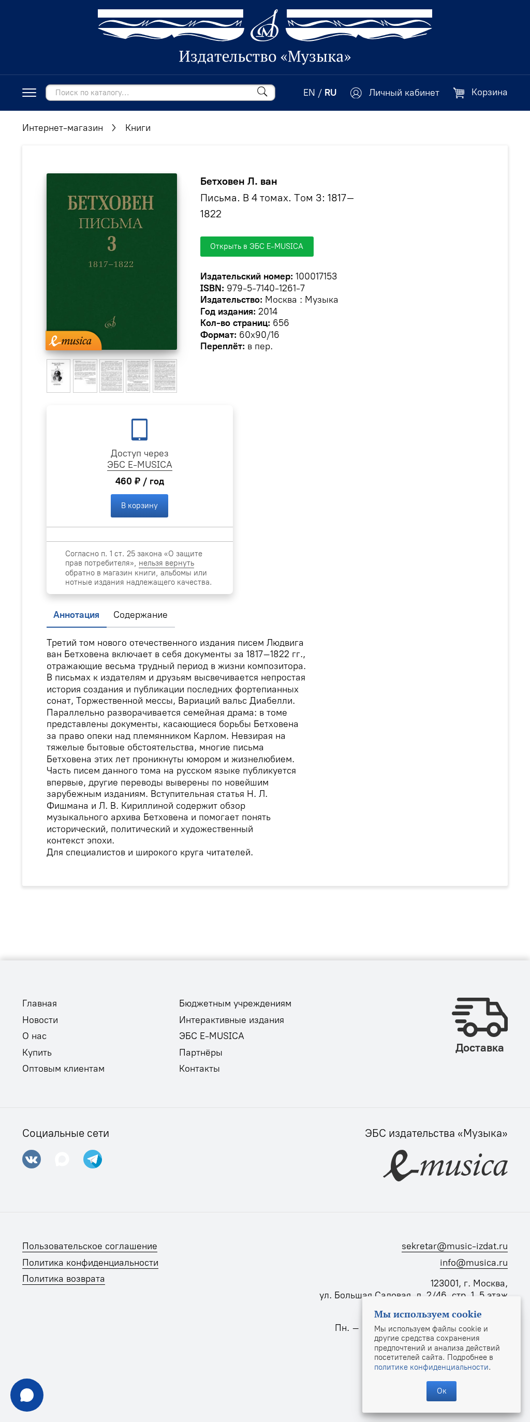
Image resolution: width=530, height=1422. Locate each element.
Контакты (199, 1068)
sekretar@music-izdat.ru (455, 1246)
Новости (40, 1020)
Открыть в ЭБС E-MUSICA (256, 246)
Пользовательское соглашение (89, 1246)
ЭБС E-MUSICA (139, 464)
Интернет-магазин (62, 128)
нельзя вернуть (166, 563)
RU (330, 92)
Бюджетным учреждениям (235, 1003)
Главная (39, 1003)
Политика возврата (63, 1278)
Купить (37, 1052)
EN (309, 92)
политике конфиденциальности (431, 1367)
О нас (34, 1036)
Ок (442, 1391)
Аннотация (76, 614)
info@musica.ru (474, 1262)
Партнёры (201, 1052)
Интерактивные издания (231, 1020)
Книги (138, 128)
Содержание (140, 614)
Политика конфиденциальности (90, 1262)
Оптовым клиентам (63, 1068)
